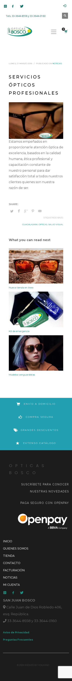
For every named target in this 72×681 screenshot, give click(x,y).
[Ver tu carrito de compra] (65, 31)
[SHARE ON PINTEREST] (33, 211)
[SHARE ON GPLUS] (26, 211)
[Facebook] (16, 6)
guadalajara (30, 224)
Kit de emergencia (19, 331)
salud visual (55, 224)
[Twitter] (24, 6)
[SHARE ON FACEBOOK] (19, 211)
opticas (43, 224)
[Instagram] (8, 6)
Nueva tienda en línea (21, 287)
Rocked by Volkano (37, 665)
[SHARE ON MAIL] (40, 211)
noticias (57, 63)
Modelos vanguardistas (22, 374)
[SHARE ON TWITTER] (12, 211)
